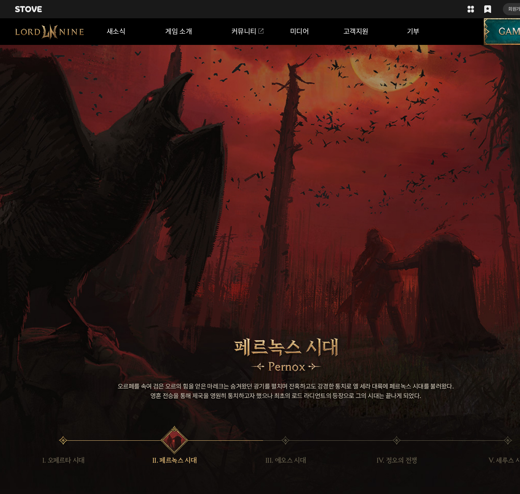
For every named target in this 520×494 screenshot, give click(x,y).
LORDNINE (49, 31)
